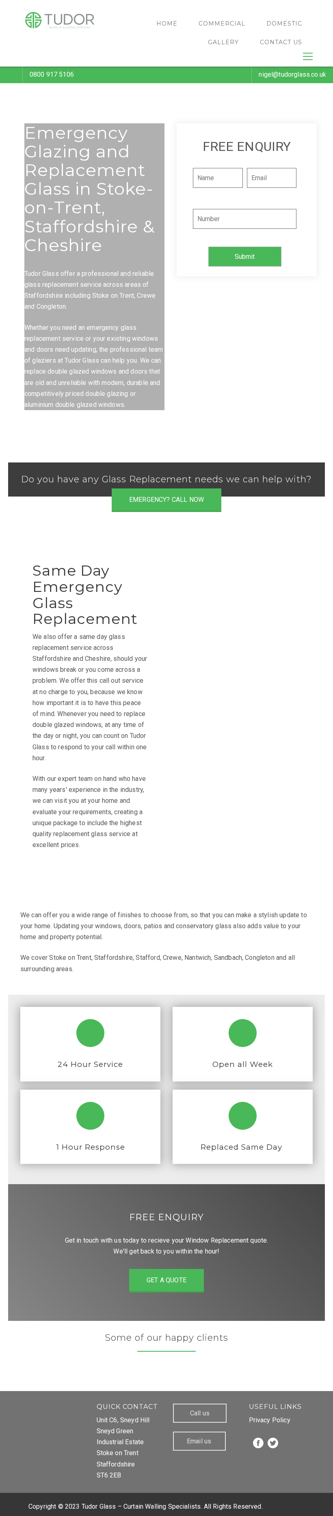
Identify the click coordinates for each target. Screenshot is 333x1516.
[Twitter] (273, 1443)
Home (166, 23)
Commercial (222, 23)
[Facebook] (258, 1443)
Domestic (284, 23)
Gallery (223, 42)
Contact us (281, 42)
